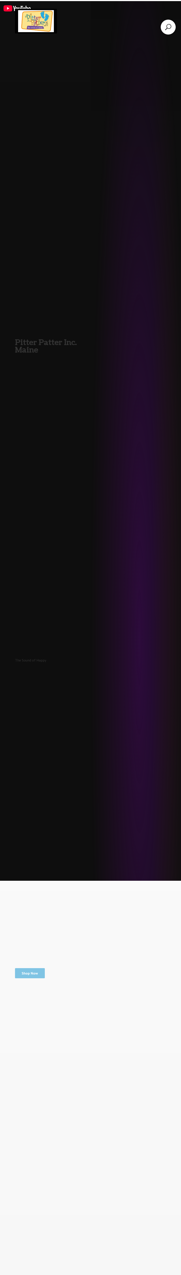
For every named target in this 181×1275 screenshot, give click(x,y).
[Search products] (168, 27)
